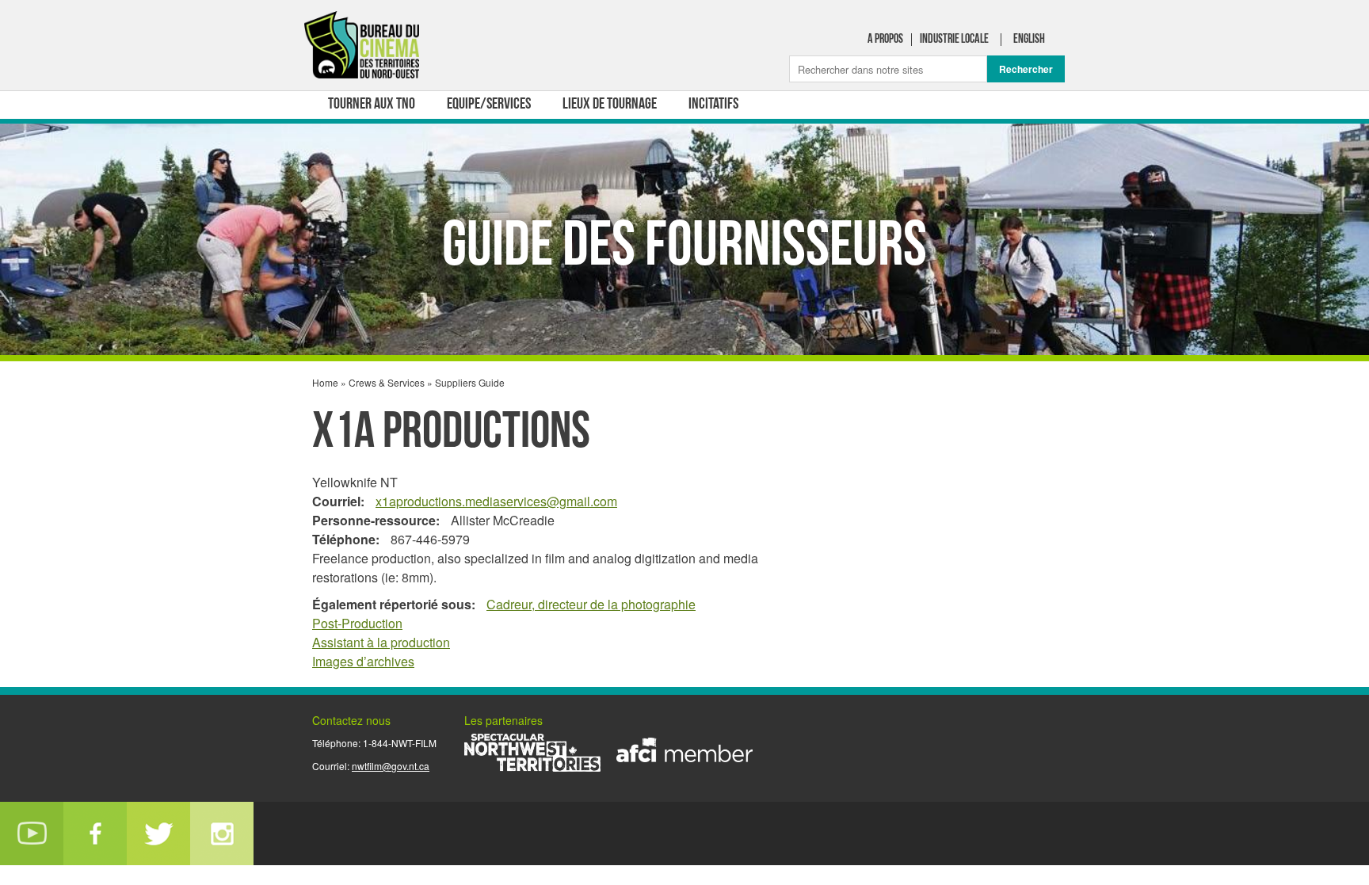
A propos (885, 39)
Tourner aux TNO (371, 105)
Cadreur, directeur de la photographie (591, 604)
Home (325, 382)
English (1029, 39)
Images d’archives (363, 661)
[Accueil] (363, 48)
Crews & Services (387, 382)
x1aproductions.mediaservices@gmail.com (496, 501)
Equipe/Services (489, 105)
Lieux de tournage (609, 105)
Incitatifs (713, 105)
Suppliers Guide (470, 382)
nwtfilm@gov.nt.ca (390, 765)
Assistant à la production (381, 642)
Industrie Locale (954, 39)
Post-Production (357, 623)
